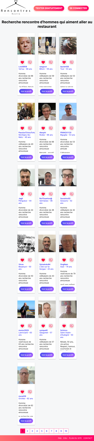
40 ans (28, 137)
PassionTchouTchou (27, 132)
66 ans (50, 135)
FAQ (59, 438)
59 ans (50, 69)
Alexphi (42, 132)
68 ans (29, 69)
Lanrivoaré (23, 332)
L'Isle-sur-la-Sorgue (44, 267)
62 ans (30, 398)
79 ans (69, 266)
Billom (42, 69)
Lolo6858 (23, 66)
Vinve (21, 264)
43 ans (50, 269)
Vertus (21, 69)
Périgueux (23, 201)
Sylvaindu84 (44, 264)
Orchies (22, 398)
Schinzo (63, 330)
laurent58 (64, 66)
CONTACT (87, 438)
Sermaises (43, 201)
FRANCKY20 (65, 132)
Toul (62, 69)
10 (66, 431)
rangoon (43, 66)
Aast (62, 266)
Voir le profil (26, 91)
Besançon (23, 266)
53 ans (69, 69)
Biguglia (63, 135)
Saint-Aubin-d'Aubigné (65, 333)
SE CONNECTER (78, 8)
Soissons (64, 201)
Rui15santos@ (45, 198)
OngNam (64, 264)
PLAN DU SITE (75, 438)
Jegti (21, 198)
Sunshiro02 (65, 198)
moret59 (22, 396)
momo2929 (24, 330)
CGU (65, 438)
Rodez (42, 135)
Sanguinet (43, 332)
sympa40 (43, 330)
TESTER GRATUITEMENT (49, 8)
